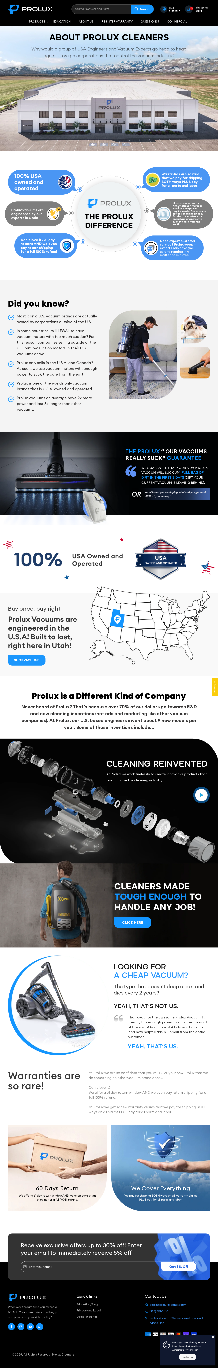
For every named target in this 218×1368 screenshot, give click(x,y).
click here (132, 922)
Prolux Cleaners (63, 1354)
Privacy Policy (191, 1349)
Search (144, 9)
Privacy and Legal (88, 1310)
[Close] (213, 1337)
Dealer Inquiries (86, 1316)
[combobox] (101, 9)
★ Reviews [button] (215, 687)
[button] (37, 21)
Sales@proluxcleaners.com (168, 1304)
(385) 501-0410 (159, 1311)
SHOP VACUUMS (27, 660)
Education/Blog (87, 1304)
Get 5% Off (178, 1266)
